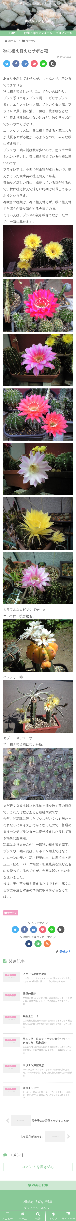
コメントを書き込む (38, 1167)
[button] (68, 677)
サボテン (12, 912)
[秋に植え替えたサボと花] (25, 63)
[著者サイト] (28, 943)
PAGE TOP (39, 1185)
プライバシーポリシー (38, 1208)
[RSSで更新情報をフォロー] (47, 943)
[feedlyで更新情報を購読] (38, 943)
